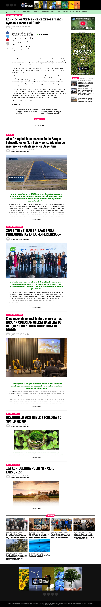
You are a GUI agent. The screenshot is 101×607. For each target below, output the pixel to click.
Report (78, 12)
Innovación (65, 12)
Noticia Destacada (27, 12)
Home (15, 12)
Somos (19, 12)
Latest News (84, 12)
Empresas (53, 12)
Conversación (37, 12)
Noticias (72, 12)
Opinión (59, 12)
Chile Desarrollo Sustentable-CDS (20, 28)
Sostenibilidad (45, 12)
